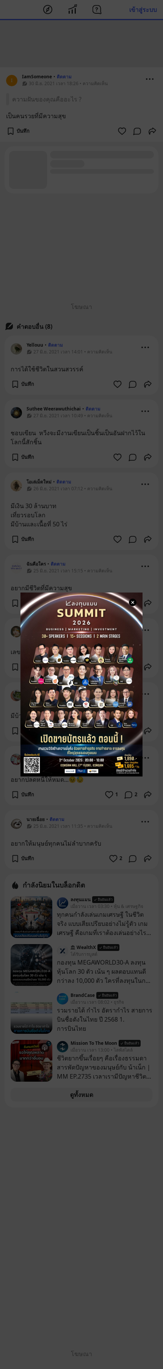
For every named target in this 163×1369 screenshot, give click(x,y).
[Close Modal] (132, 602)
